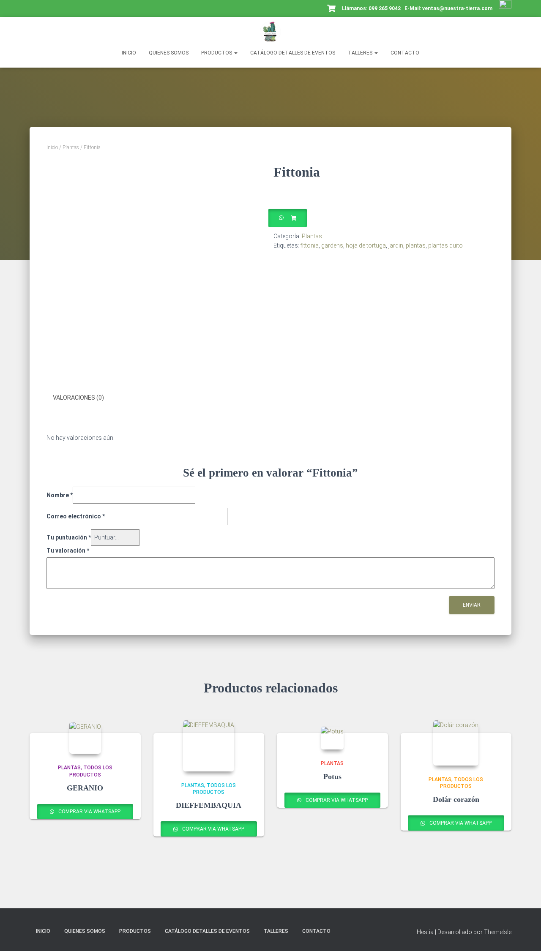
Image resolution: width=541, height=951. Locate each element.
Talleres (361, 53)
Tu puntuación (68, 537)
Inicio (129, 53)
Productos (217, 53)
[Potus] (332, 738)
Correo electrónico (75, 516)
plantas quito (445, 245)
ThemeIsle (497, 932)
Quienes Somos (169, 53)
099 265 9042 (385, 8)
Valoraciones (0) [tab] (78, 397)
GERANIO (85, 788)
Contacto (405, 53)
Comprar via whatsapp (88, 812)
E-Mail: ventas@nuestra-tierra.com (449, 8)
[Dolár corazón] (455, 743)
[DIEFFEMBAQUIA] (208, 745)
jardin (395, 245)
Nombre (59, 495)
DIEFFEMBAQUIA (208, 805)
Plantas (71, 147)
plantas (416, 245)
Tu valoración (67, 550)
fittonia (310, 245)
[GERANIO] (85, 738)
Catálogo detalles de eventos (292, 53)
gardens (332, 245)
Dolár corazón (456, 799)
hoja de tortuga (366, 245)
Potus (332, 776)
